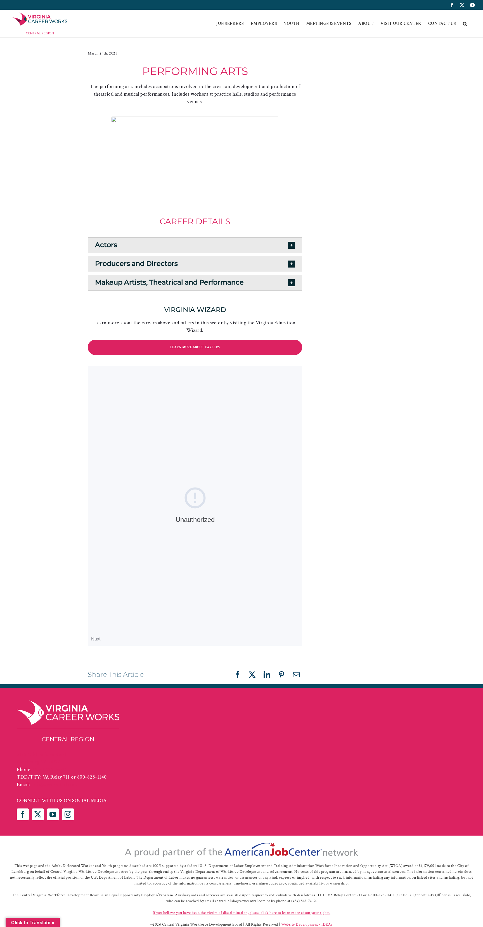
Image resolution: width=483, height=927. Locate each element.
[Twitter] (38, 814)
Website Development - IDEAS (307, 924)
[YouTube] (53, 814)
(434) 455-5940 (49, 769)
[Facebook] (23, 814)
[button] (465, 24)
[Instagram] (68, 814)
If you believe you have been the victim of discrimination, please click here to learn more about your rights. (241, 912)
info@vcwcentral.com (54, 784)
